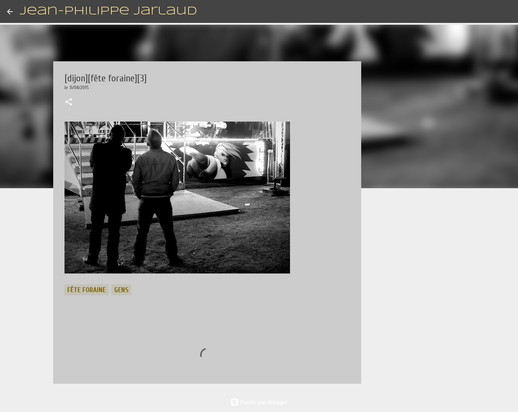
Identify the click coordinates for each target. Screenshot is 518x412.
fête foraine (86, 290)
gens (121, 290)
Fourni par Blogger (263, 402)
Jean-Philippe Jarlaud (108, 11)
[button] (68, 102)
